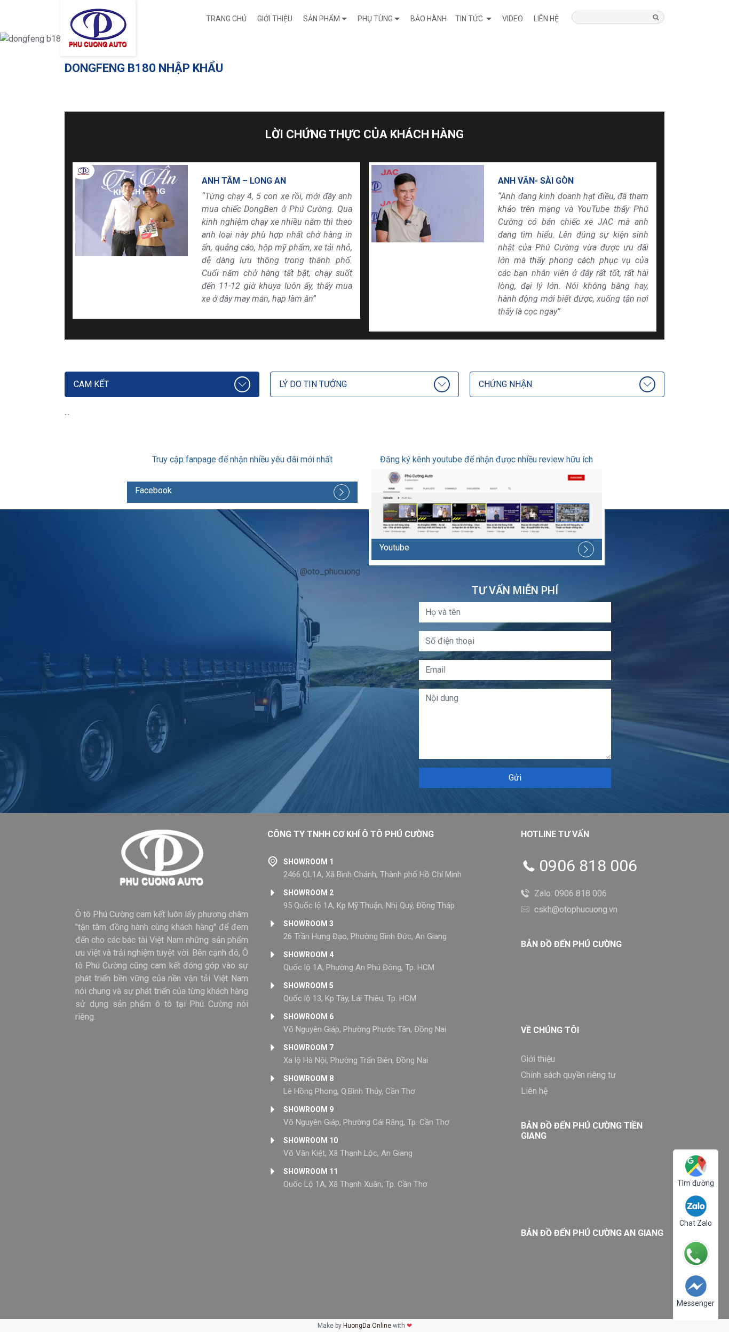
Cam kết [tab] (91, 384)
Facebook (153, 490)
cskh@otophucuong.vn (575, 909)
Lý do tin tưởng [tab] (313, 384)
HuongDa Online (367, 1325)
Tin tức (470, 18)
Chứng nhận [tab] (505, 384)
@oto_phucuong (330, 571)
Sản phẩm (321, 18)
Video (512, 18)
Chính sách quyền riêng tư (568, 1075)
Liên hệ (546, 18)
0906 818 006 (588, 866)
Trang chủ (226, 18)
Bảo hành (428, 18)
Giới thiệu (274, 18)
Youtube (394, 547)
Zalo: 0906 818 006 (570, 893)
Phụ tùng (375, 18)
